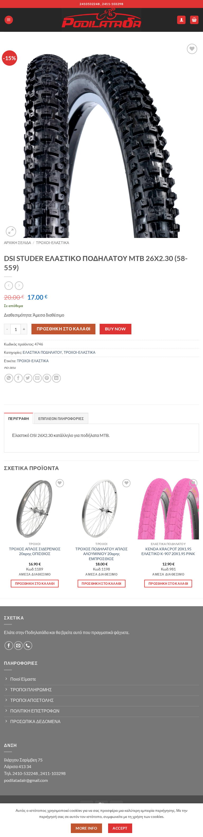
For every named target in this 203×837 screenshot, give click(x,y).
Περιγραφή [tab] (18, 419)
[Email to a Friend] (37, 378)
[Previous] (4, 537)
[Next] (199, 537)
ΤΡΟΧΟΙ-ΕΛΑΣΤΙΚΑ (52, 243)
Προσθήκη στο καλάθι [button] (35, 583)
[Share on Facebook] (18, 378)
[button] (8, 20)
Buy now (115, 328)
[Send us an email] (18, 645)
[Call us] (28, 645)
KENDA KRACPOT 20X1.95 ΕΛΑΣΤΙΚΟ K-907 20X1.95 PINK (168, 551)
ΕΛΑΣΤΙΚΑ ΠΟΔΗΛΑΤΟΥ (42, 352)
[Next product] (8, 285)
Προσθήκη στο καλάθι (63, 328)
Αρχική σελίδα (17, 243)
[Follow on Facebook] (8, 645)
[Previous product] (19, 285)
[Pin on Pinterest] (47, 378)
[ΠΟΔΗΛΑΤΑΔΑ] (101, 20)
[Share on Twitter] (28, 378)
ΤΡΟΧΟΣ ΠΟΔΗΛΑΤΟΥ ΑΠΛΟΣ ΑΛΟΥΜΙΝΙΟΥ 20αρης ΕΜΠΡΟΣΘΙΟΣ (101, 554)
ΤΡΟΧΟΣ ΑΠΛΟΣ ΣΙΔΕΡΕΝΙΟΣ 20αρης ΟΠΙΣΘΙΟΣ (35, 551)
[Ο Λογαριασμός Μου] (181, 20)
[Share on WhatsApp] (8, 378)
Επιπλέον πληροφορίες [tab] (61, 419)
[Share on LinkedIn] (56, 378)
